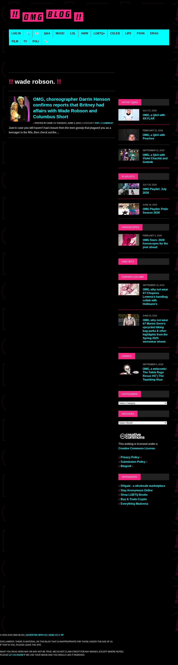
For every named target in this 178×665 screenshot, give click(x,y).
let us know (16, 655)
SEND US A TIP (56, 635)
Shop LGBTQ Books (134, 494)
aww (84, 33)
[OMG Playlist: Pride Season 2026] (128, 212)
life (128, 33)
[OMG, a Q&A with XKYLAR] (128, 118)
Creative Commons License (136, 448)
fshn (141, 33)
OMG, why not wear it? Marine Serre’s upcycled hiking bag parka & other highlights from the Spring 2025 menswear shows (155, 331)
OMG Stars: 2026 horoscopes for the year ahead (155, 244)
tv (25, 41)
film (15, 41)
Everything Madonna (134, 503)
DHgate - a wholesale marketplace (143, 485)
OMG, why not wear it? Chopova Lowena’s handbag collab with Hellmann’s (155, 296)
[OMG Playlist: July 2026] (128, 192)
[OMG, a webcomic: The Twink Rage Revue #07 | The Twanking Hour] (128, 372)
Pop (97, 123)
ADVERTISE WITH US (36, 635)
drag (154, 33)
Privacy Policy (130, 457)
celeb (115, 33)
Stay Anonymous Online (137, 490)
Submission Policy (133, 461)
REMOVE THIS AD (62, 64)
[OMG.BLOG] (48, 15)
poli (36, 41)
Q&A (47, 33)
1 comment (107, 123)
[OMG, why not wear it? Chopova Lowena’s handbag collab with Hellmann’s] (128, 293)
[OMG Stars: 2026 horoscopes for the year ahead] (128, 243)
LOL (73, 33)
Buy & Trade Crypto (134, 499)
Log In (16, 33)
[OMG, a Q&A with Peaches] (128, 138)
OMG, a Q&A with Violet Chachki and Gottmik (155, 158)
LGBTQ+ (99, 33)
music (60, 33)
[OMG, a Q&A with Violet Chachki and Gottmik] (128, 158)
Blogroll (126, 466)
